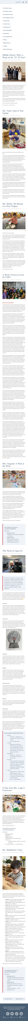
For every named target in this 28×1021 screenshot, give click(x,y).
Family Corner (6, 24)
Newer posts (19, 999)
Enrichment (6, 33)
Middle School (6, 42)
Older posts (8, 999)
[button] (24, 72)
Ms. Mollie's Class (7, 11)
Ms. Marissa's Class (8, 14)
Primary (5, 39)
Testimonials (6, 20)
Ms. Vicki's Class (7, 8)
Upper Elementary (7, 49)
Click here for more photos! (8, 302)
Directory (23, 1017)
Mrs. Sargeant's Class (8, 17)
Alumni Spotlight (7, 30)
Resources (7, 1017)
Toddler (5, 46)
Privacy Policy (15, 1017)
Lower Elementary (7, 36)
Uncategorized (6, 27)
